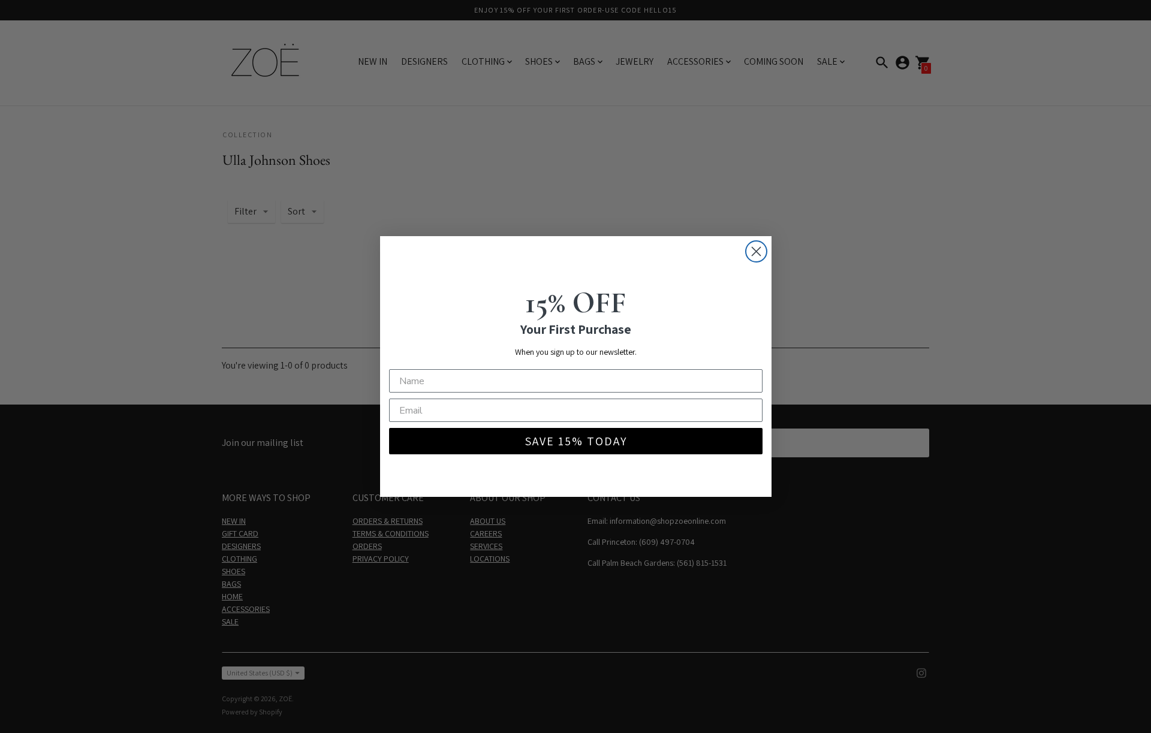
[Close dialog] (756, 251)
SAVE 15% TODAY (576, 441)
